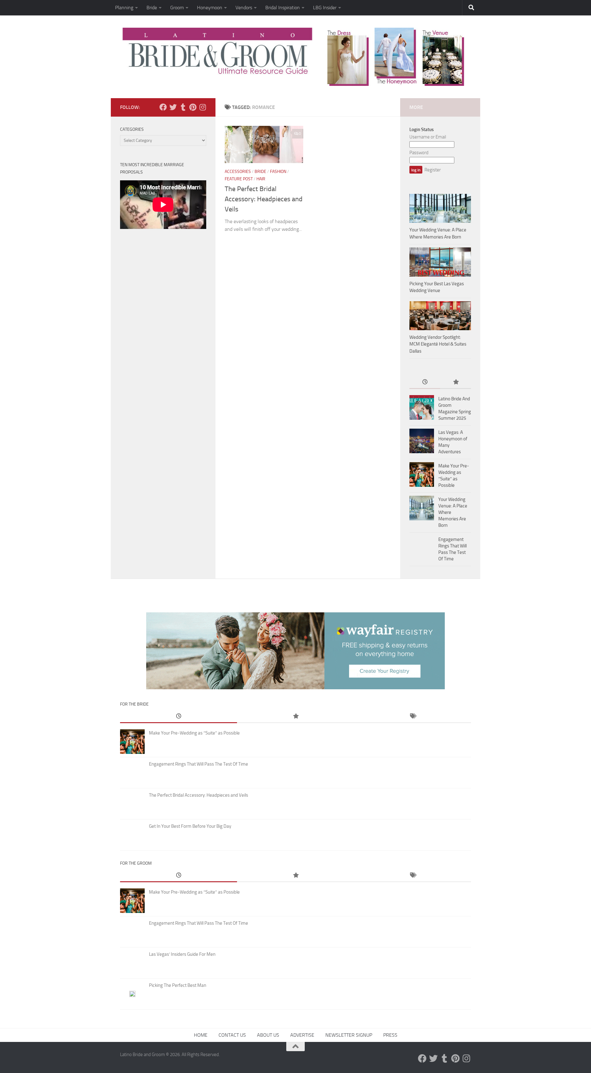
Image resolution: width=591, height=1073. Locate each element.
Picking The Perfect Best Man (177, 985)
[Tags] (412, 716)
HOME (200, 1035)
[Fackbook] (163, 107)
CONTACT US (232, 1035)
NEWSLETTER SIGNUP (348, 1035)
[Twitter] (173, 107)
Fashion (278, 171)
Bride (152, 7)
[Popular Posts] (455, 382)
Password (418, 152)
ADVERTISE (302, 1035)
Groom (177, 7)
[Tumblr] (183, 107)
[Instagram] (202, 107)
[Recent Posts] (424, 382)
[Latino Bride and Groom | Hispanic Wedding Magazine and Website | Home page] (295, 57)
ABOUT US (268, 1035)
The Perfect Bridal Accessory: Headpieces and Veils (264, 199)
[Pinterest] (192, 107)
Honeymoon (209, 7)
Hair (260, 179)
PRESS (390, 1035)
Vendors (243, 7)
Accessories (238, 171)
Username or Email (427, 137)
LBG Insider (324, 7)
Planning (124, 7)
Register (432, 170)
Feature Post (239, 179)
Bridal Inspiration (282, 7)
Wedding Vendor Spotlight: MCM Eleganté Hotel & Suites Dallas (437, 344)
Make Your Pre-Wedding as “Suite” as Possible (194, 733)
